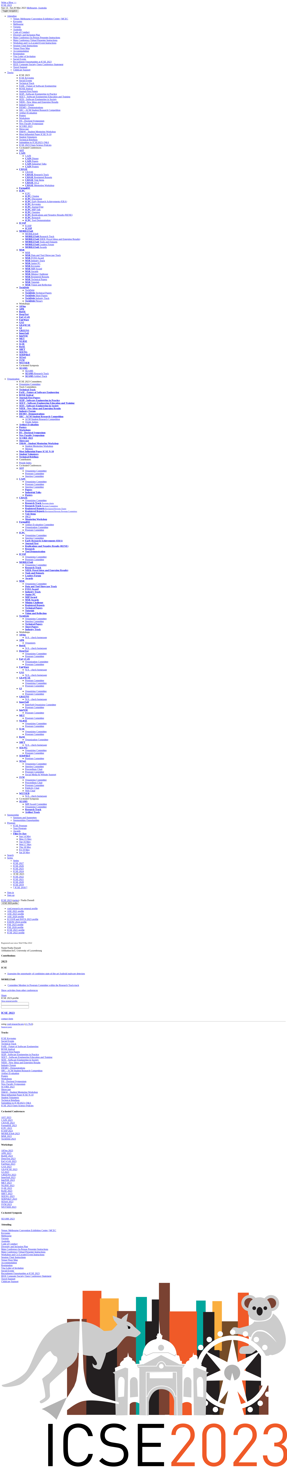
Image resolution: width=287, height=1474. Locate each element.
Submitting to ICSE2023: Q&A (34, 142)
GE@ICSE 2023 (9, 1169)
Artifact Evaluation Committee (39, 524)
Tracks (10, 72)
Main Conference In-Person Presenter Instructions (36, 37)
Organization (13, 379)
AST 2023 (6, 1117)
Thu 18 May (25, 847)
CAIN (28, 156)
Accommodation (21, 51)
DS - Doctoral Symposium (31, 121)
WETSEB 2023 (8, 1207)
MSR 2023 (6, 1136)
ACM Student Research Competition (42, 419)
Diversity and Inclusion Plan (26, 35)
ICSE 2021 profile (16, 930)
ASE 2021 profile (15, 911)
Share (4, 995)
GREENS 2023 (8, 1174)
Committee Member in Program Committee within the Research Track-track (43, 985)
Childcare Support (21, 70)
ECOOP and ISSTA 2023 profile (22, 919)
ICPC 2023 (6, 1128)
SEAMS (29, 371)
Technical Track (26, 83)
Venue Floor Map (21, 48)
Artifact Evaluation (28, 113)
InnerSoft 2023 (8, 1177)
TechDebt (29, 290)
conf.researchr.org (15, 1024)
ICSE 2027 (18, 863)
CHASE (29, 172)
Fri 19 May (24, 850)
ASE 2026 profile (15, 916)
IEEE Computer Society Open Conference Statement (38, 64)
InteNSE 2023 (8, 1180)
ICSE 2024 (18, 871)
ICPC (27, 193)
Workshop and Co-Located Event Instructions (34, 43)
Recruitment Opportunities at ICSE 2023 (32, 61)
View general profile (9, 1001)
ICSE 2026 (18, 866)
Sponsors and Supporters (25, 817)
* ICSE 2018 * (20, 887)
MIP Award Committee (36, 804)
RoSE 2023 (6, 1191)
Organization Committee (36, 527)
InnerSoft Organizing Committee (40, 704)
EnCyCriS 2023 (8, 1161)
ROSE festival (26, 88)
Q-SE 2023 (6, 1188)
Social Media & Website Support (40, 774)
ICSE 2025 (18, 868)
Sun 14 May (25, 836)
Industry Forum (26, 104)
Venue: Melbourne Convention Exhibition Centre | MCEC (40, 18)
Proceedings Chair (33, 769)
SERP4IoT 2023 (9, 1199)
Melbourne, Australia (37, 8)
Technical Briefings (28, 139)
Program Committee (34, 473)
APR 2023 (6, 1153)
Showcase (24, 129)
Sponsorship (13, 815)
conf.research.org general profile (22, 908)
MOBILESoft (31, 233)
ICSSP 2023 (7, 1131)
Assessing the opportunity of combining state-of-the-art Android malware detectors (46, 973)
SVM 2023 (6, 1204)
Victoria (17, 27)
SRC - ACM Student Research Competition (39, 110)
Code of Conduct (21, 32)
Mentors (29, 448)
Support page (6, 1027)
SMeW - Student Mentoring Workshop (37, 131)
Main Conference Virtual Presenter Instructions (35, 40)
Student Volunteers (28, 137)
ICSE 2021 (18, 879)
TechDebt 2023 (8, 1139)
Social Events (19, 59)
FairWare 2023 (8, 1164)
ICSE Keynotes (26, 78)
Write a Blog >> (8, 2)
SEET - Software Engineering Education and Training (44, 96)
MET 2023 (6, 1182)
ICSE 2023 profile (10, 903)
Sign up (10, 895)
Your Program (19, 828)
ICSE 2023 (6, 900)
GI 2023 (5, 1172)
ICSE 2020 (18, 882)
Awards (16, 831)
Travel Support (20, 67)
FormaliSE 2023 (9, 1125)
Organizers (30, 643)
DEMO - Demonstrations (31, 107)
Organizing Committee (36, 471)
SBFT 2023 (6, 1193)
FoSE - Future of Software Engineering (37, 86)
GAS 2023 (6, 1166)
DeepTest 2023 (8, 1158)
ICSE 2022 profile (16, 932)
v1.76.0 (28, 1024)
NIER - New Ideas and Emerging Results (38, 102)
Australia (17, 29)
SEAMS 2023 (8, 1218)
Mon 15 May (25, 839)
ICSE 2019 (18, 884)
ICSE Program (20, 825)
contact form (7, 1018)
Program (11, 823)
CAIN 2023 (7, 1120)
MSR (27, 252)
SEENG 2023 (7, 1196)
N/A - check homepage (36, 637)
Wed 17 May (25, 844)
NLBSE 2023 (7, 1185)
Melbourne (18, 24)
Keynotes (17, 21)
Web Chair (30, 790)
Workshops (24, 118)
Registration (19, 53)
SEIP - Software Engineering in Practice (38, 94)
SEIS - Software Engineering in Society (38, 99)
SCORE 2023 (25, 126)
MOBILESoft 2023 (10, 1133)
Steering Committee (34, 476)
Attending (12, 16)
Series (16, 860)
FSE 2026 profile (15, 927)
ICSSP (28, 225)
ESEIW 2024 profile (17, 922)
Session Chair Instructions (25, 45)
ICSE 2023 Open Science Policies (35, 145)
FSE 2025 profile (15, 924)
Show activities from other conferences (19, 990)
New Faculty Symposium (31, 123)
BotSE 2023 (7, 1156)
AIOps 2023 (7, 1150)
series (15, 900)
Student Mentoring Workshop (39, 446)
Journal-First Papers (28, 91)
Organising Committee (30, 384)
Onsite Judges (31, 422)
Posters (22, 115)
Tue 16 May (25, 841)
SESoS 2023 (7, 1201)
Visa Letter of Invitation (24, 56)
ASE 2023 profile (15, 914)
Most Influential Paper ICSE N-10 (35, 134)
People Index (25, 463)
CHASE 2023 (8, 1122)
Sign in (10, 892)
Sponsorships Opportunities (26, 820)
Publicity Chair (32, 788)
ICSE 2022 (18, 876)
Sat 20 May (24, 852)
